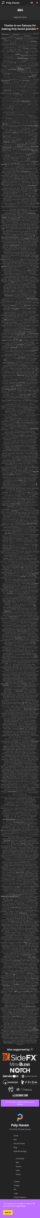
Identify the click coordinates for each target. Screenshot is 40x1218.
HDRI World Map (20, 1151)
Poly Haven (12, 2)
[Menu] (37, 2)
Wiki (17, 1162)
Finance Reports (20, 1197)
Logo (16, 1193)
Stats (18, 1170)
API (15, 1189)
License (17, 1181)
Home (16, 1136)
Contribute (20, 1158)
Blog (15, 1147)
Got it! (8, 1212)
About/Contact (19, 1143)
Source (18, 1166)
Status (18, 1174)
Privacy (16, 1185)
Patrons (27, 25)
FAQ (15, 1139)
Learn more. (21, 1206)
